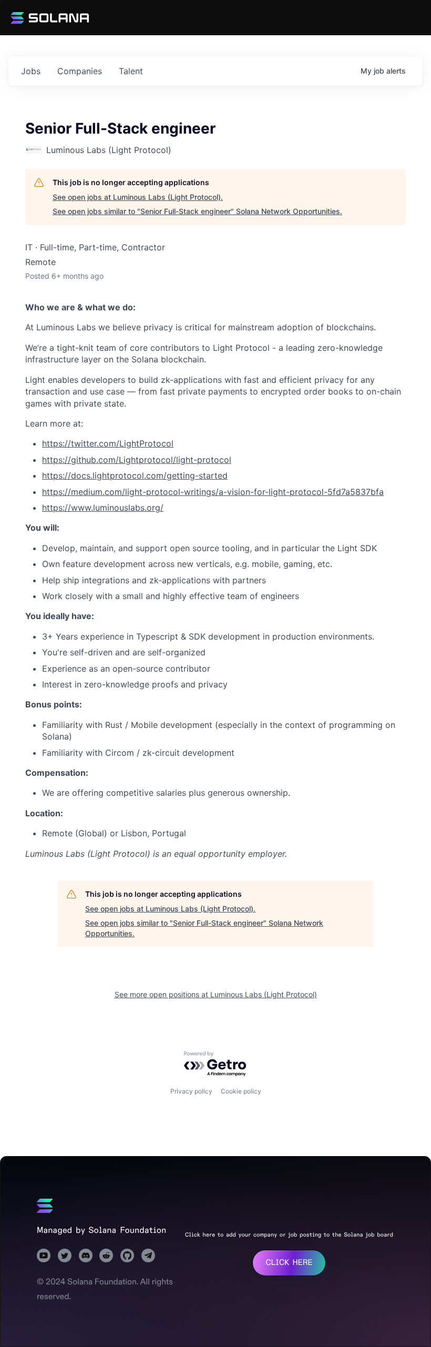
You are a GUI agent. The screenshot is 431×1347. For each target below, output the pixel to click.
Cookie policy (241, 1091)
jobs (30, 71)
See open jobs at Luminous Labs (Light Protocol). (138, 197)
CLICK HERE (288, 1263)
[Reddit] (106, 1255)
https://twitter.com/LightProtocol (107, 443)
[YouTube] (43, 1255)
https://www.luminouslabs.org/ (102, 507)
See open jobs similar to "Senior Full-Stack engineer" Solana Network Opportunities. (197, 211)
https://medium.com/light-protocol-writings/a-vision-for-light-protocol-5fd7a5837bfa (213, 492)
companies (79, 71)
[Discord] (86, 1255)
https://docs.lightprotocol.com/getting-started (135, 475)
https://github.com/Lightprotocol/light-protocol (136, 459)
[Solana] (45, 1206)
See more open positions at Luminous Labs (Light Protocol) (216, 994)
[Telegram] (148, 1255)
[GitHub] (127, 1255)
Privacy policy (191, 1091)
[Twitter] (64, 1255)
